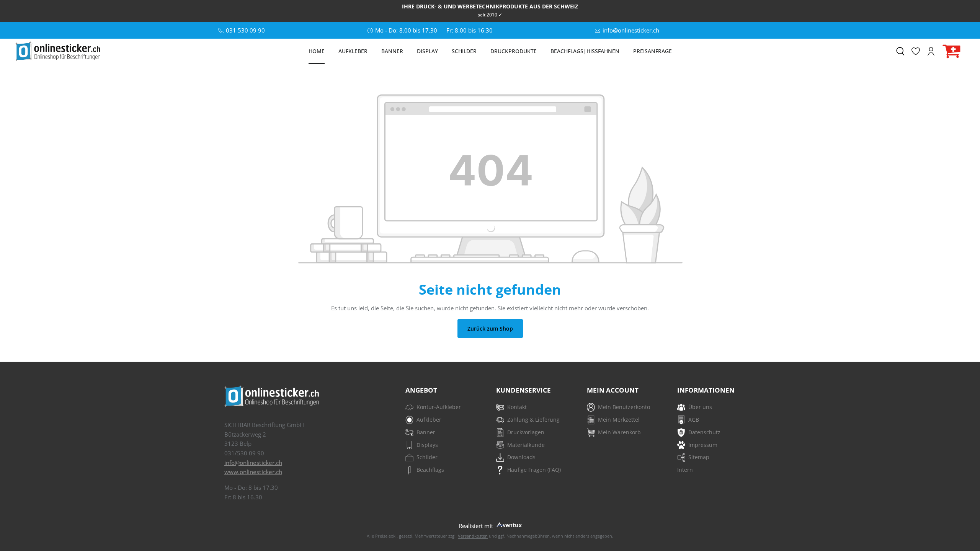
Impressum (702, 444)
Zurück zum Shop (490, 328)
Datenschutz (704, 432)
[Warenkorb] (952, 51)
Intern (685, 469)
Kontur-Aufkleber (438, 407)
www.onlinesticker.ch (253, 472)
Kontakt (517, 407)
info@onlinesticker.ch (253, 462)
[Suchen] (900, 51)
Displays (427, 444)
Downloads (521, 457)
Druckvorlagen (525, 432)
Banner (425, 432)
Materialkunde (526, 444)
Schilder (427, 457)
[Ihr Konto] (931, 51)
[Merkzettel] (915, 51)
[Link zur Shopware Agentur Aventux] (508, 524)
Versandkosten (473, 536)
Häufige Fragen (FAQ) (534, 469)
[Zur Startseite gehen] (57, 51)
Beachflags (430, 469)
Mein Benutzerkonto (624, 407)
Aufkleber (428, 419)
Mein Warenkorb (619, 432)
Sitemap (698, 457)
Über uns (700, 407)
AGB (693, 419)
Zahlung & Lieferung (533, 419)
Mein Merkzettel (619, 419)
